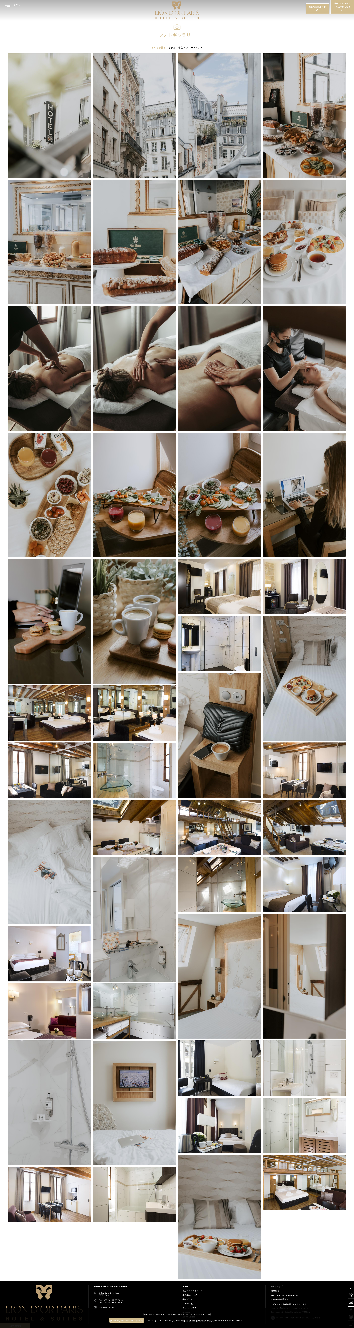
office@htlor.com (106, 1307)
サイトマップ (277, 1286)
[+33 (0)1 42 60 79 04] (351, 1295)
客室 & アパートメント (190, 47)
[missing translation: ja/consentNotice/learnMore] (216, 1320)
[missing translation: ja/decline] (166, 1320)
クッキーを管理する (279, 1299)
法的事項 (275, 1291)
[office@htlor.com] (351, 1302)
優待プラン (187, 1299)
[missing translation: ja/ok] (126, 1320)
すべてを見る (159, 47)
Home (185, 1286)
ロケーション (188, 1304)
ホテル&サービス (190, 1295)
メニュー (17, 5)
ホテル (171, 47)
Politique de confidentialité (286, 1295)
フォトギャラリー (190, 1308)
